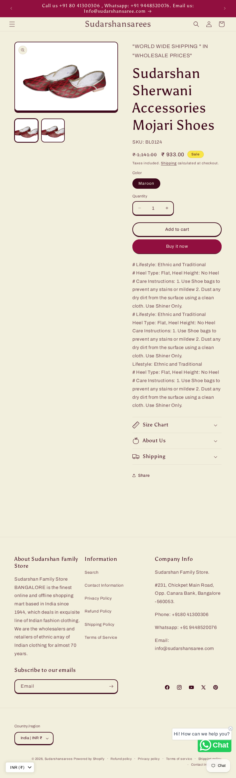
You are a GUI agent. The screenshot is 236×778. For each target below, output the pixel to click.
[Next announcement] (224, 8)
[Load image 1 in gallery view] (26, 130)
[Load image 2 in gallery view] (53, 130)
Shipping (169, 163)
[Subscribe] (111, 686)
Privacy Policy (98, 598)
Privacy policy (149, 758)
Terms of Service (101, 637)
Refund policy (121, 758)
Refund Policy (98, 611)
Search (92, 572)
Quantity (139, 196)
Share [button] (144, 475)
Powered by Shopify (89, 758)
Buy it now (177, 246)
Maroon (146, 183)
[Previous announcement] (11, 8)
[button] (12, 24)
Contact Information (104, 585)
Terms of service (179, 758)
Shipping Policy (100, 624)
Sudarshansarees (59, 758)
